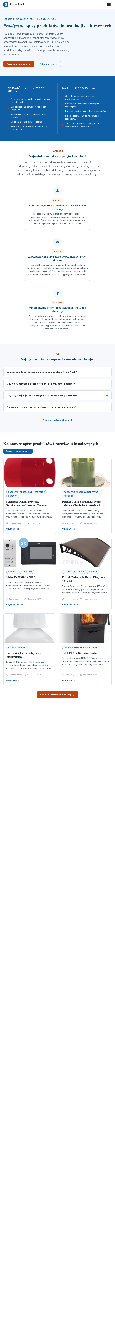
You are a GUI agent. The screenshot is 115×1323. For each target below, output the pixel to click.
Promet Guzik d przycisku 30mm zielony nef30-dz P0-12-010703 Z (81, 504)
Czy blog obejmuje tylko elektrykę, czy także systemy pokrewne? (42, 395)
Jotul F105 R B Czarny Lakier (79, 653)
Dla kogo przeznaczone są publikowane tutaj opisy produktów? (42, 407)
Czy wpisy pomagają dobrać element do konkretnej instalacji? (41, 383)
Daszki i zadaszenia (74, 572)
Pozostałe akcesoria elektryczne (26, 492)
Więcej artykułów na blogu (55, 420)
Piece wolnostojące (75, 647)
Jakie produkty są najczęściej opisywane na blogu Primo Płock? (42, 372)
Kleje (11, 647)
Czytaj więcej (13, 529)
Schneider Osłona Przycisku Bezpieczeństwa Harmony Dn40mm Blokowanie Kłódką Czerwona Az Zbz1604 (27, 507)
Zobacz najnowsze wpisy (16, 451)
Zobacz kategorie (48, 64)
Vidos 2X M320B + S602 (20, 577)
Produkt (12, 496)
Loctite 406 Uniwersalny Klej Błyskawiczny (23, 655)
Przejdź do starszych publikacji (55, 694)
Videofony (26, 572)
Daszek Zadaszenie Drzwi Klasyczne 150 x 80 (83, 579)
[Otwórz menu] (109, 4)
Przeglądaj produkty (17, 64)
